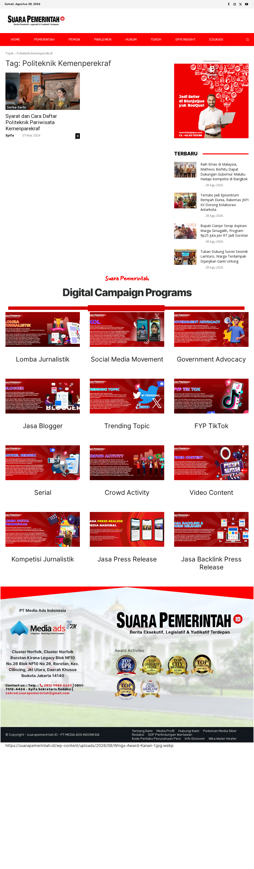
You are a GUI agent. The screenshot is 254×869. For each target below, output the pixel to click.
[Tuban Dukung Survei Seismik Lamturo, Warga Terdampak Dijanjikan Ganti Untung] (185, 257)
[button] (243, 39)
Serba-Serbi (16, 107)
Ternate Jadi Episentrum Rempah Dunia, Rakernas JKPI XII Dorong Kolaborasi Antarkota (224, 202)
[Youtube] (247, 4)
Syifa (9, 135)
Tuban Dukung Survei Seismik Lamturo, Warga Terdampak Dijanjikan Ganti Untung (224, 256)
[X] (241, 4)
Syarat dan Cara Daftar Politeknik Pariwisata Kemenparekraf (31, 122)
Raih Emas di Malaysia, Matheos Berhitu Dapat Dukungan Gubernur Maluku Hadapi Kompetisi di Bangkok (224, 171)
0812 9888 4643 (57, 685)
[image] (42, 329)
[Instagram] (235, 4)
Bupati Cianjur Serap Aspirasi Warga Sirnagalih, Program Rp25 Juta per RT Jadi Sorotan (224, 230)
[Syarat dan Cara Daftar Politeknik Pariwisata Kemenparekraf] (42, 91)
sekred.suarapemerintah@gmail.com (37, 693)
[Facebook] (229, 4)
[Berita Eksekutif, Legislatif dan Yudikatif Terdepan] (36, 20)
